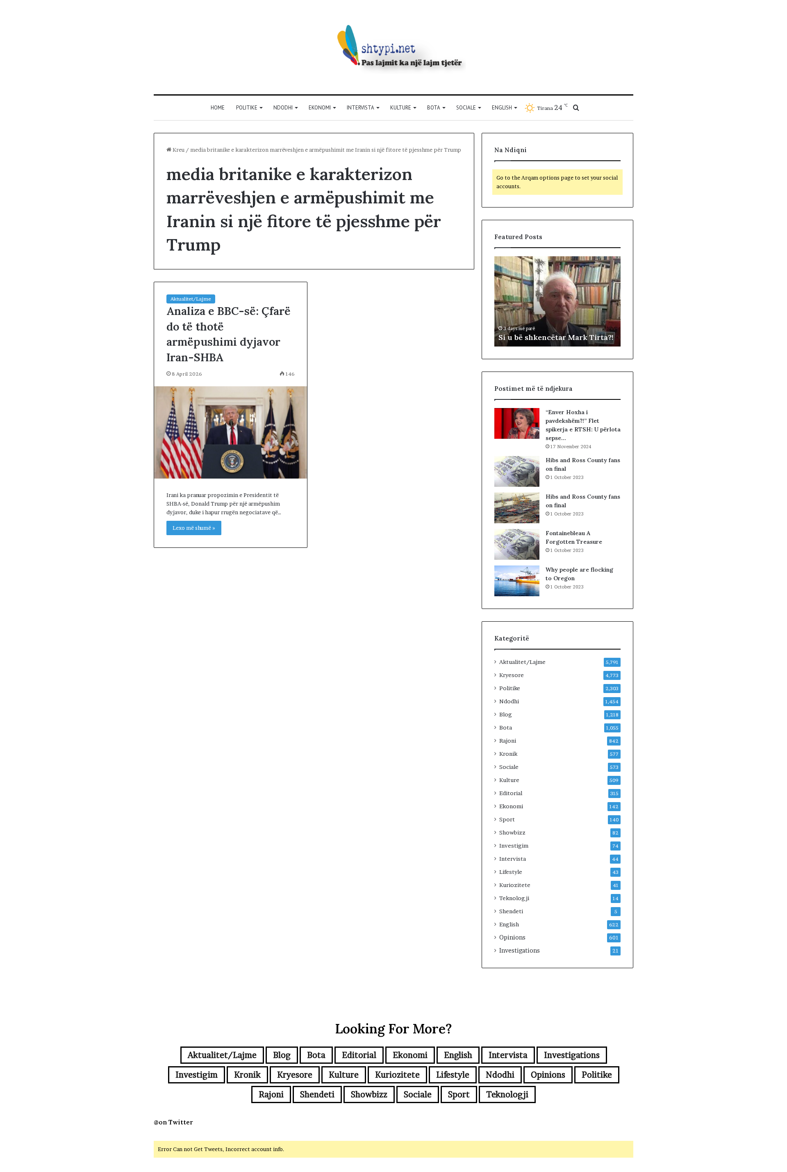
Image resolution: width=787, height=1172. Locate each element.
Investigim (513, 845)
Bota (433, 107)
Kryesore (511, 675)
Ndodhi (283, 107)
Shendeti (511, 911)
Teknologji (514, 898)
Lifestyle (510, 872)
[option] (557, 301)
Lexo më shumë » (194, 527)
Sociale (466, 107)
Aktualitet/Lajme (191, 299)
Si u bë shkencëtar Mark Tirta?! (556, 337)
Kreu (177, 149)
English (502, 107)
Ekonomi (320, 107)
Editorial (510, 793)
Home (218, 107)
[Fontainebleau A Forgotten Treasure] (516, 544)
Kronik (508, 753)
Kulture (400, 107)
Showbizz (512, 832)
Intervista (360, 107)
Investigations (519, 950)
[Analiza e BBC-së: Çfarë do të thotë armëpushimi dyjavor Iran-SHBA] (230, 432)
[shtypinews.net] (393, 47)
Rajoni (507, 740)
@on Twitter (173, 1122)
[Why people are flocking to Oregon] (516, 580)
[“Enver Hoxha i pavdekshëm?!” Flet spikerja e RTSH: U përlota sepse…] (516, 423)
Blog (505, 714)
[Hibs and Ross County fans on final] (516, 471)
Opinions (512, 937)
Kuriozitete (514, 885)
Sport (507, 819)
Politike (246, 107)
